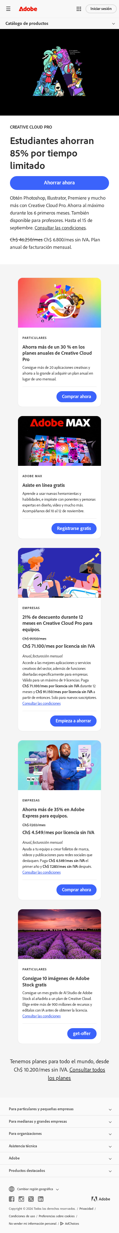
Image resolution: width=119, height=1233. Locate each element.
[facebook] (11, 1199)
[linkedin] (40, 1199)
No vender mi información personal (32, 1224)
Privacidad (86, 1209)
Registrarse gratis (74, 528)
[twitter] (31, 1199)
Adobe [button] (14, 1158)
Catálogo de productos (27, 23)
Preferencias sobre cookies (57, 1216)
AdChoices (72, 1224)
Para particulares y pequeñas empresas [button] (41, 1109)
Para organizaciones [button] (25, 1133)
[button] (78, 8)
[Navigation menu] (8, 8)
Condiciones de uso (22, 1216)
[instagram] (21, 1199)
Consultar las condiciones (60, 228)
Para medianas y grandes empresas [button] (38, 1121)
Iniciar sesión (101, 8)
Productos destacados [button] (27, 1170)
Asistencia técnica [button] (23, 1146)
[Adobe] (28, 8)
